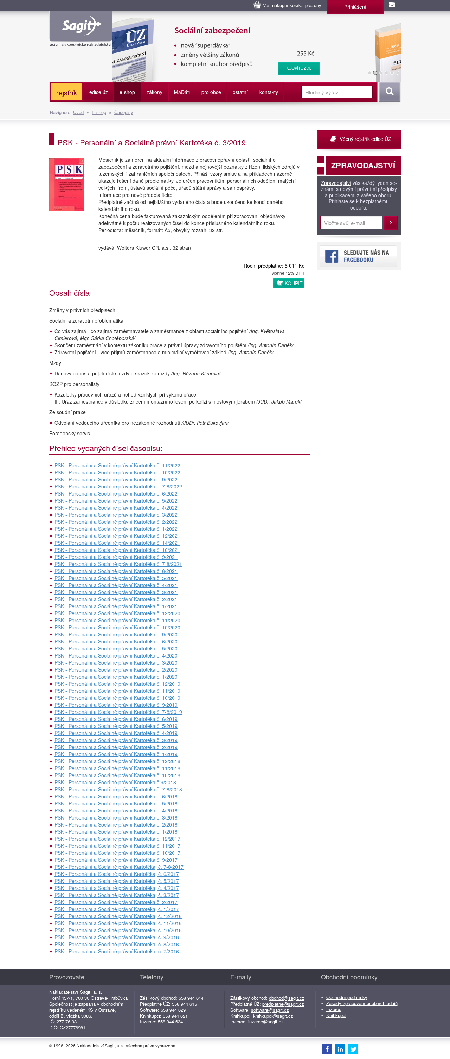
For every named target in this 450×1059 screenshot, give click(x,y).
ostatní (240, 91)
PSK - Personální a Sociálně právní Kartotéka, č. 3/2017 (116, 894)
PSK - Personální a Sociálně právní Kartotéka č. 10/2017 (117, 852)
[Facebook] (327, 1048)
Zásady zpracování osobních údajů (362, 1003)
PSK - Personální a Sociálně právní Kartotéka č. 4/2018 (116, 810)
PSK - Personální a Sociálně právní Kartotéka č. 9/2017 (116, 859)
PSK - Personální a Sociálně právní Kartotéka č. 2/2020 (116, 669)
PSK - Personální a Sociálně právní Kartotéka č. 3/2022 (116, 514)
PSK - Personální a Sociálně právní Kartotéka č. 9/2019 (116, 704)
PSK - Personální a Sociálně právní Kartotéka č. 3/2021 (116, 592)
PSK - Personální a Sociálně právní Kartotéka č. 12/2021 (117, 535)
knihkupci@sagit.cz (273, 1016)
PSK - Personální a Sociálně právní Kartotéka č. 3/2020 (116, 662)
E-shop (99, 112)
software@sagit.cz (270, 1010)
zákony (154, 91)
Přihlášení (355, 6)
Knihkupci (336, 1015)
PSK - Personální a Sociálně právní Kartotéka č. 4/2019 (116, 732)
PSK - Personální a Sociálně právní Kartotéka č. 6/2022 (116, 493)
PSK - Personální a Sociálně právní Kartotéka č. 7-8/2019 (118, 711)
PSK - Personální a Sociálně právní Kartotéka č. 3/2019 (116, 739)
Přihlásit (391, 222)
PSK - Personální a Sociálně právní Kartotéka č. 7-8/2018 (118, 789)
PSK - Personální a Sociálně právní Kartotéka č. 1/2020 (116, 676)
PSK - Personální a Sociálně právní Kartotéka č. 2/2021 (116, 599)
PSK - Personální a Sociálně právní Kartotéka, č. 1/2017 (116, 908)
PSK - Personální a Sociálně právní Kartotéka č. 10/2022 (117, 472)
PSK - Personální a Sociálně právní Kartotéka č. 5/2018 (116, 803)
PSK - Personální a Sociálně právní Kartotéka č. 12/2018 (117, 761)
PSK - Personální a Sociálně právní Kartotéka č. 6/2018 (116, 796)
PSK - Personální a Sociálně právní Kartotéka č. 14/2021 (117, 542)
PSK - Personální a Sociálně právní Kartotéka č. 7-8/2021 (118, 563)
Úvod (78, 112)
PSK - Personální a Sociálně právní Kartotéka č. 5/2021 (116, 577)
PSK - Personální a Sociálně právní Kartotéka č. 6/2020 (116, 641)
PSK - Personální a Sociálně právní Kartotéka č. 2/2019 (116, 746)
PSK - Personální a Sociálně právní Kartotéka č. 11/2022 (117, 465)
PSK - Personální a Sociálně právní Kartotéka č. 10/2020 (117, 627)
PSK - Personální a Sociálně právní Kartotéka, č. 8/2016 (116, 944)
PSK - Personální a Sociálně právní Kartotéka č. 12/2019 (117, 683)
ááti (182, 91)
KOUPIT (294, 283)
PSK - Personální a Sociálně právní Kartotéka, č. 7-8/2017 (119, 866)
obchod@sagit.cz (286, 998)
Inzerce (333, 1009)
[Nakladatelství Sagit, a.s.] (80, 41)
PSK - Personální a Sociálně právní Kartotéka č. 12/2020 (117, 613)
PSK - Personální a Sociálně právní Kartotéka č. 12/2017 (117, 838)
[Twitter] (353, 1048)
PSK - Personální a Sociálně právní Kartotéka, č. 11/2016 (118, 923)
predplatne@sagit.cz (283, 1004)
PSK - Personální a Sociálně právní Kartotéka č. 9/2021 (116, 556)
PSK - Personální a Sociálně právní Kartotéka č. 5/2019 (116, 725)
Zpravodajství (336, 183)
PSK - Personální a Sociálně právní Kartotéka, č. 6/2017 (116, 873)
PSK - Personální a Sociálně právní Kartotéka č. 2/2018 (116, 824)
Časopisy (123, 112)
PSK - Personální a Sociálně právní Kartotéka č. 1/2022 (116, 528)
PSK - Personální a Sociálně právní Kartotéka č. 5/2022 (116, 500)
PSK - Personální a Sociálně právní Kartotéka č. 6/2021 (116, 570)
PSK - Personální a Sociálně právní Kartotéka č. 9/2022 (116, 479)
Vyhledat (388, 91)
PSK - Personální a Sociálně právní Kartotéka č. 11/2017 (117, 845)
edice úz (98, 91)
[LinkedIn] (340, 1048)
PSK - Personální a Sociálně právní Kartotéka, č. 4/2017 (116, 887)
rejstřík (66, 92)
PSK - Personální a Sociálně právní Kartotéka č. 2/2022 (116, 521)
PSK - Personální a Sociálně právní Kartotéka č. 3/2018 (116, 817)
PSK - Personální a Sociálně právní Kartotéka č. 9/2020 (116, 634)
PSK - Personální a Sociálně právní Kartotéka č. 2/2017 (116, 901)
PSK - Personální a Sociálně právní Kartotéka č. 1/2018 (116, 831)
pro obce (211, 91)
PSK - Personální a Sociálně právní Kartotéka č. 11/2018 (117, 768)
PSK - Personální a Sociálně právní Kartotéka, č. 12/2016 (118, 916)
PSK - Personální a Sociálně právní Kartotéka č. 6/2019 (116, 718)
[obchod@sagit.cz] (392, 5)
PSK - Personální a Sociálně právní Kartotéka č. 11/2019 (117, 690)
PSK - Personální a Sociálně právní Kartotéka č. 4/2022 (116, 507)
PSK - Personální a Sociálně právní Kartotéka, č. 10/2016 (118, 930)
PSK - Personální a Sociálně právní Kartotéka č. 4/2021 (116, 584)
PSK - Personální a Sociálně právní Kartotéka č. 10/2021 (117, 549)
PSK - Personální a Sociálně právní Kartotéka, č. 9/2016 (116, 937)
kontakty (268, 91)
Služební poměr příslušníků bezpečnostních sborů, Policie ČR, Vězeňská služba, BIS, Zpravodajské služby (244, 25)
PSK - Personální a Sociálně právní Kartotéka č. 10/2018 (117, 775)
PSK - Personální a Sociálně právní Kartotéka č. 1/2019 (116, 754)
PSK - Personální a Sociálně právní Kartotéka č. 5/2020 (116, 648)
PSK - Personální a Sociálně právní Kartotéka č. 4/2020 (116, 655)
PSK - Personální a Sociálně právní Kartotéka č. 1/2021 (116, 606)
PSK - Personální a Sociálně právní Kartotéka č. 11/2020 (117, 620)
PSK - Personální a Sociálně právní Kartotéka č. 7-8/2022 (118, 486)
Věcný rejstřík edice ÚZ (365, 138)
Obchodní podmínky (346, 997)
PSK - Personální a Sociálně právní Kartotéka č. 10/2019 (117, 697)
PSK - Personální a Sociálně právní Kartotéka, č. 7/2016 (116, 951)
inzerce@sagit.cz (266, 1021)
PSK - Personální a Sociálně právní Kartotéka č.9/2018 (115, 782)
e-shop (127, 91)
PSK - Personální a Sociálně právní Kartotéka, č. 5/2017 (116, 880)
